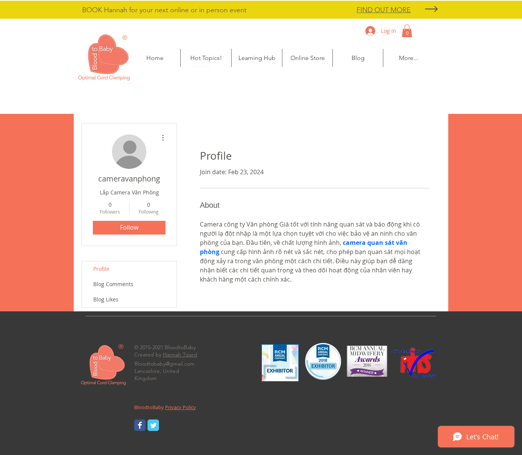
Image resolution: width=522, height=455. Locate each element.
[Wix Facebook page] (140, 425)
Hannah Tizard (180, 354)
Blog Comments (113, 284)
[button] (206, 58)
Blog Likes (105, 299)
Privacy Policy (180, 407)
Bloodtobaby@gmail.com (165, 363)
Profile (101, 268)
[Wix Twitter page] (153, 425)
